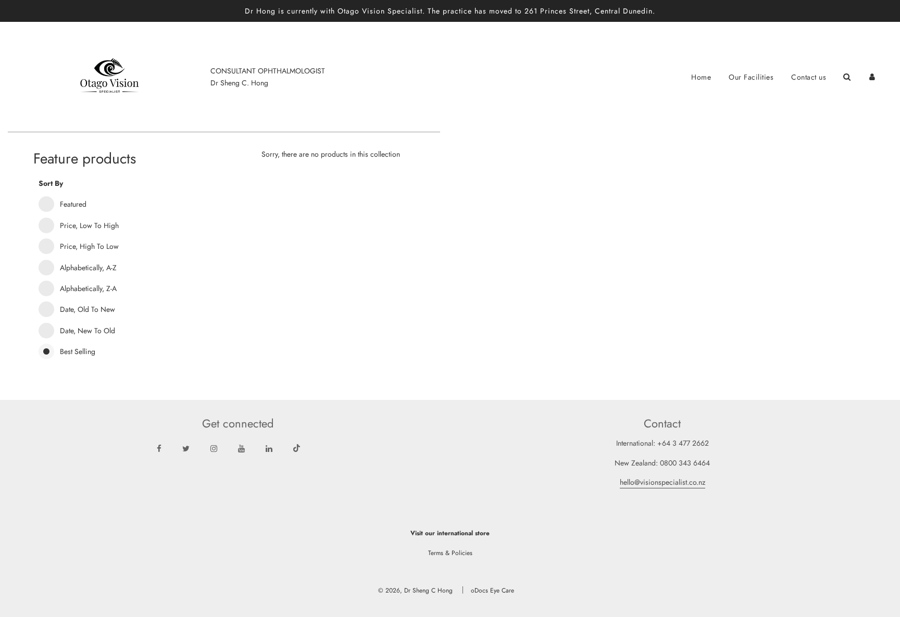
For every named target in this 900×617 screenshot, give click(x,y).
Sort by (51, 183)
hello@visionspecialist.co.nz (662, 482)
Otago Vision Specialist (380, 11)
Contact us (808, 77)
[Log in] (872, 77)
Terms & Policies (450, 553)
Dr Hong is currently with (291, 11)
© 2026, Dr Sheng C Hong (415, 590)
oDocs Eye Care (492, 590)
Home (701, 77)
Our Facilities (751, 77)
